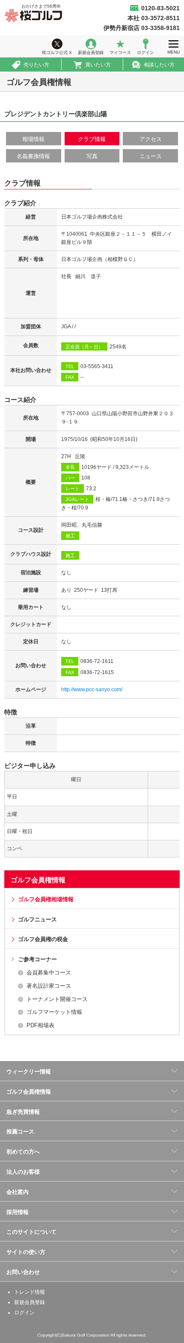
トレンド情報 (29, 1292)
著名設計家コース (49, 986)
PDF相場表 (40, 1025)
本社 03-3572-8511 (154, 18)
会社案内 (17, 1192)
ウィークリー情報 (28, 1071)
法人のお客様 (23, 1172)
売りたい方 (36, 65)
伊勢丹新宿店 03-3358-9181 (142, 27)
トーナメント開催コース (57, 999)
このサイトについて (31, 1232)
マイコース (120, 52)
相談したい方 (159, 65)
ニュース (150, 156)
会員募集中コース (49, 972)
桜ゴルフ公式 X (57, 52)
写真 (92, 156)
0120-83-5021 (160, 8)
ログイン (145, 52)
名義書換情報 (33, 156)
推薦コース (20, 1131)
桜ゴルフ (33, 15)
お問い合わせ (23, 1272)
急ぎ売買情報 (23, 1112)
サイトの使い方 (25, 1252)
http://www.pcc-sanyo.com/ (91, 689)
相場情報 (33, 139)
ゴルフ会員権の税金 (43, 939)
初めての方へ (23, 1151)
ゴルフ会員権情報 (38, 880)
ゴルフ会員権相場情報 (46, 899)
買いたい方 (98, 65)
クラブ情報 (92, 139)
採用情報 (17, 1212)
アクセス (150, 139)
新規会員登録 (91, 52)
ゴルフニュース (37, 919)
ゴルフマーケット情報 (54, 1012)
